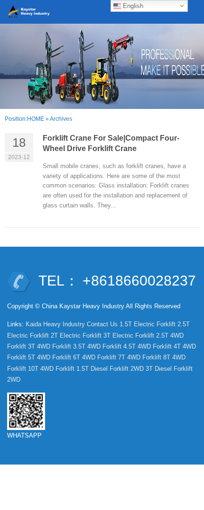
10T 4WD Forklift (51, 368)
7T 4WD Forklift (139, 357)
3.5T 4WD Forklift (97, 346)
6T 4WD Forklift (94, 357)
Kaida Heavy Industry (55, 324)
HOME (35, 119)
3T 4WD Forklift (49, 346)
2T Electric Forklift (76, 335)
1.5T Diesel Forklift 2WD (110, 368)
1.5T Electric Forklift (148, 324)
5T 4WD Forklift (49, 357)
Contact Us (102, 324)
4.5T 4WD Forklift (147, 346)
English (132, 5)
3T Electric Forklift (128, 335)
